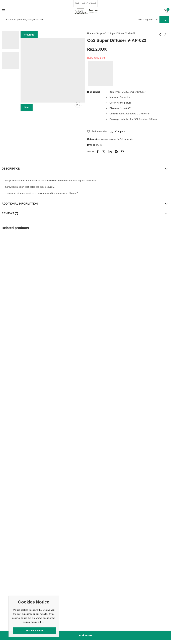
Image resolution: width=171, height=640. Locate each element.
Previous (29, 34)
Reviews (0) (10, 213)
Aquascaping (108, 139)
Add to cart (85, 635)
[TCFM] (100, 73)
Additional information (20, 203)
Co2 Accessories (125, 139)
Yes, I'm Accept (34, 630)
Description (11, 168)
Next (26, 107)
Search (164, 19)
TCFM (99, 144)
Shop (99, 33)
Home (90, 33)
